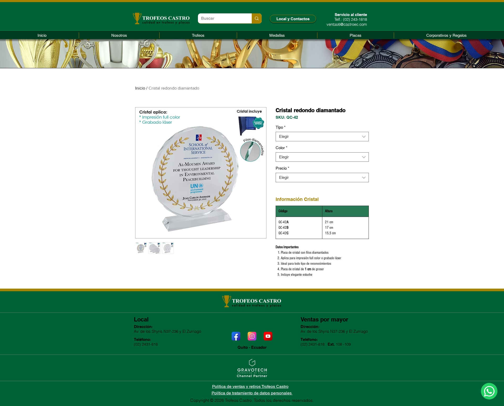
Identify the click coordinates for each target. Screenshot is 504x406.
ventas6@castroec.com (347, 24)
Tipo (281, 127)
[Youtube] (268, 336)
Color (281, 147)
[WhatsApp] (489, 391)
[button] (198, 35)
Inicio (140, 88)
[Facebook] (236, 336)
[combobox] (322, 136)
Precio (282, 168)
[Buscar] (257, 18)
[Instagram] (252, 336)
